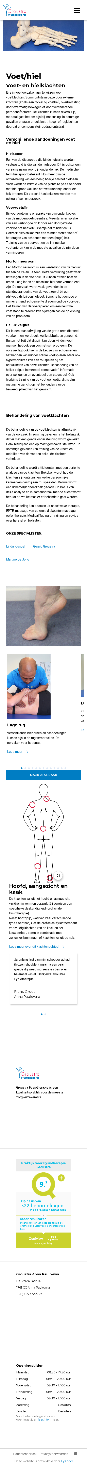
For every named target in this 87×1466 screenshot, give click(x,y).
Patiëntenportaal (24, 1454)
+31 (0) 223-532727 (29, 1294)
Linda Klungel (15, 546)
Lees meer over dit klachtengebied (33, 947)
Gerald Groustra (44, 546)
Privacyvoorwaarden (53, 1454)
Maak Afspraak (43, 775)
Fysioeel (67, 1461)
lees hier (44, 1419)
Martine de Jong (17, 559)
